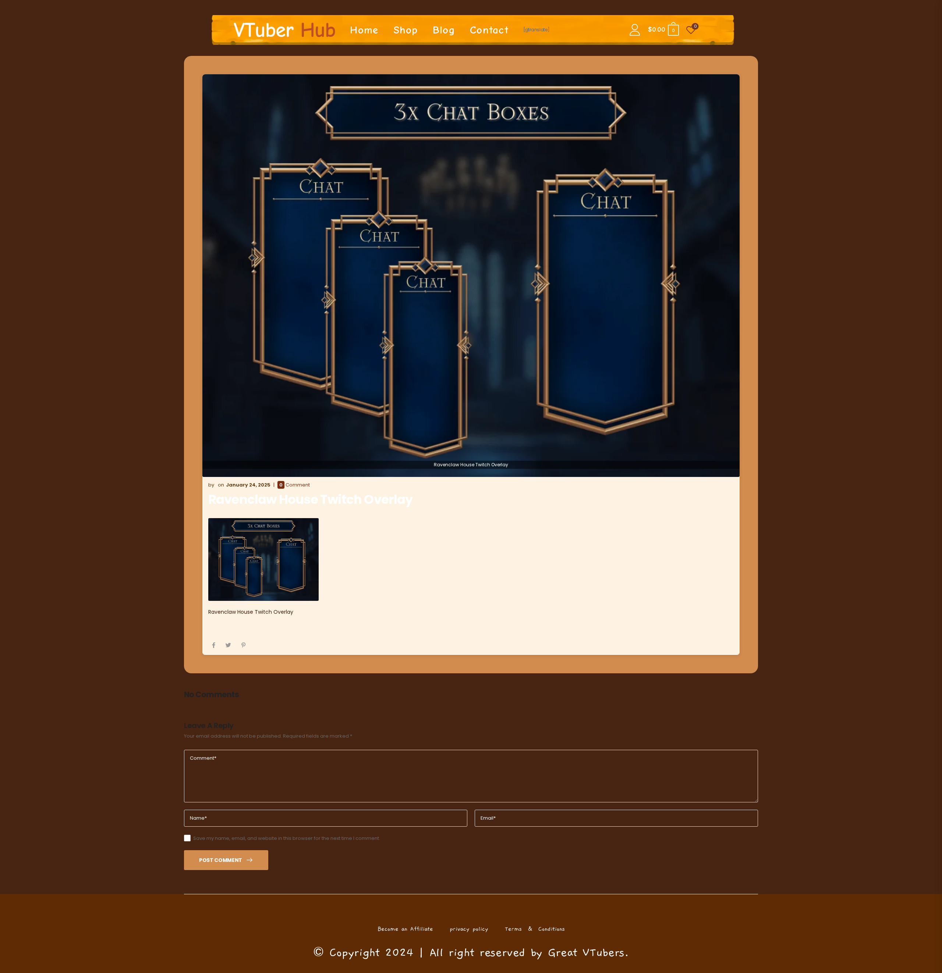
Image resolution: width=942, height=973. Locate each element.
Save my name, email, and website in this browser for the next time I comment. (286, 838)
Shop (405, 30)
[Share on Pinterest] (243, 645)
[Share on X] (228, 645)
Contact (489, 30)
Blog (444, 30)
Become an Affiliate (405, 929)
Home (364, 30)
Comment (294, 485)
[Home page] (285, 29)
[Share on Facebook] (213, 645)
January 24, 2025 (248, 484)
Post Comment (220, 860)
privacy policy (469, 929)
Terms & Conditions (535, 929)
